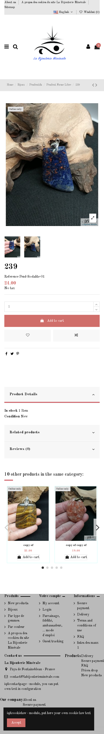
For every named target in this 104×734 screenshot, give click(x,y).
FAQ (80, 637)
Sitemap (9, 7)
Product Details (23, 394)
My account (50, 603)
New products (18, 603)
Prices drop (89, 670)
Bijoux (13, 609)
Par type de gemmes (16, 618)
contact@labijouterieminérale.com (34, 677)
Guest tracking (53, 641)
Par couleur (16, 627)
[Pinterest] (17, 354)
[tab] (52, 395)
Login (46, 609)
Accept (16, 722)
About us (10, 2)
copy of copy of (76, 545)
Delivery (83, 614)
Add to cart (55, 321)
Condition (12, 416)
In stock (11, 411)
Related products (25, 432)
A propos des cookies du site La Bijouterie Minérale (54, 2)
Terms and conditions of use (86, 625)
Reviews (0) (20, 449)
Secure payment (83, 606)
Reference (11, 276)
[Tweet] (12, 354)
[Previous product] (93, 85)
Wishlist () (91, 12)
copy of (28, 545)
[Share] (6, 354)
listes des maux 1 (88, 645)
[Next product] (96, 85)
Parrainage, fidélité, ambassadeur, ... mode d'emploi (52, 625)
